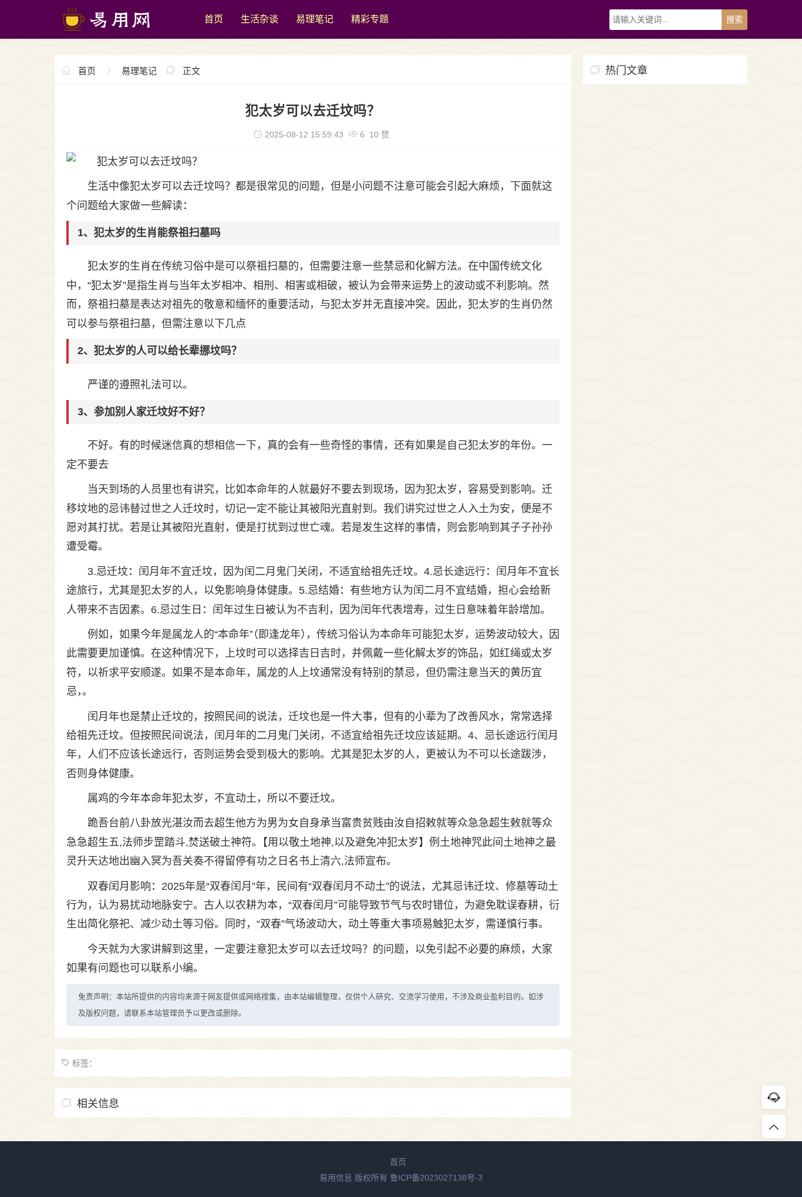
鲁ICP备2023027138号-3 (436, 1177)
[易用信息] (124, 36)
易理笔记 (314, 19)
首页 (213, 19)
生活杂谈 (259, 19)
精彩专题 (370, 19)
